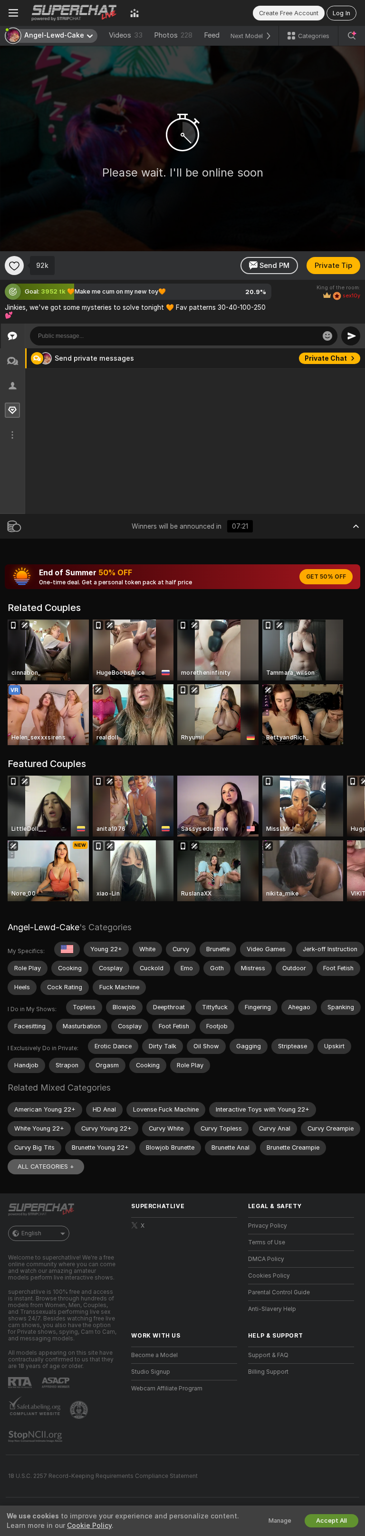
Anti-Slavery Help (272, 1309)
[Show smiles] (327, 336)
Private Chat (326, 358)
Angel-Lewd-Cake (43, 927)
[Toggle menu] (13, 13)
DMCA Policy (266, 1259)
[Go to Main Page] (74, 13)
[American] (67, 949)
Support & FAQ (268, 1355)
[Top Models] (134, 13)
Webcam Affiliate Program (166, 1388)
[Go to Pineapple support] (80, 1410)
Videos (126, 35)
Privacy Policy (267, 1225)
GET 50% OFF (326, 576)
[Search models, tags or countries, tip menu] (351, 36)
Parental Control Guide (279, 1292)
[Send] (350, 335)
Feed (212, 35)
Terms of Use (266, 1242)
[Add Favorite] (14, 265)
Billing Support (268, 1372)
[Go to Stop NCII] (36, 1436)
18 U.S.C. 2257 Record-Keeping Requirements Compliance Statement (103, 1476)
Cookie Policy (89, 1525)
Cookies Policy (269, 1275)
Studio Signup (150, 1372)
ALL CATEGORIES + (46, 1166)
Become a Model (154, 1355)
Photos (173, 35)
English (31, 1233)
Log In (341, 13)
